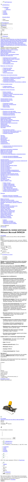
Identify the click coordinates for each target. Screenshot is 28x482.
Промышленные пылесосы (9, 114)
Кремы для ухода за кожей (6, 151)
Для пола (3, 135)
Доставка (5, 450)
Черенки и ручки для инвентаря (8, 210)
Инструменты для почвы (6, 217)
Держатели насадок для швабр (10, 57)
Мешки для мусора (5, 198)
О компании (6, 446)
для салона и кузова (5, 179)
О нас (7, 8)
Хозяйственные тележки (6, 50)
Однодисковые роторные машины (8, 117)
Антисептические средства (7, 99)
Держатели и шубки (7, 68)
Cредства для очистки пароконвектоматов (12, 157)
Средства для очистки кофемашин (10, 156)
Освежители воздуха (5, 143)
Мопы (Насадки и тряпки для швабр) (11, 58)
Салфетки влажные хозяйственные (11, 189)
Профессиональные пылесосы (7, 109)
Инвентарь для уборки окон (7, 65)
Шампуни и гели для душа (6, 150)
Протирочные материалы (8, 96)
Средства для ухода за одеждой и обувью (10, 201)
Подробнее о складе (5, 378)
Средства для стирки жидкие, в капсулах (12, 130)
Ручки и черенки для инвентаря (10, 61)
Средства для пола (5, 159)
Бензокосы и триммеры (6, 216)
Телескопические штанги (8, 70)
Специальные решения (6, 172)
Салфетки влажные (7, 86)
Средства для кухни (5, 164)
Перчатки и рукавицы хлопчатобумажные (12, 196)
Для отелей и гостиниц (6, 177)
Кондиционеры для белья (8, 129)
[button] (1, 32)
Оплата (4, 449)
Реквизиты (8, 9)
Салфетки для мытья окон (9, 185)
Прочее (2, 203)
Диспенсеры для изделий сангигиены (9, 74)
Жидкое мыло (4, 139)
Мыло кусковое (6, 106)
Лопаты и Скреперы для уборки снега (9, 205)
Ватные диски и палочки (8, 87)
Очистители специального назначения (9, 149)
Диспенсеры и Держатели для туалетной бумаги (14, 77)
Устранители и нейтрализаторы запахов (9, 173)
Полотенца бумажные (8, 93)
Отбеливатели (4, 141)
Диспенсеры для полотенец (9, 80)
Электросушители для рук (6, 98)
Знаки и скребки (6, 62)
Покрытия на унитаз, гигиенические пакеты (13, 94)
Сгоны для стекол (7, 69)
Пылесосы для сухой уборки (9, 111)
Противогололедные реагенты (7, 207)
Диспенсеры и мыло (5, 101)
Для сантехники (4, 137)
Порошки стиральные (8, 133)
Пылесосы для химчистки (9, 113)
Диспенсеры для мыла (8, 103)
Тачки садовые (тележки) (6, 212)
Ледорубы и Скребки (5, 208)
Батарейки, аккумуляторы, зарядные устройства (11, 202)
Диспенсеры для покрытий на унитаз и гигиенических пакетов (12, 79)
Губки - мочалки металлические (10, 188)
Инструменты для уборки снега (8, 211)
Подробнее (13, 479)
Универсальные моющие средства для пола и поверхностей (14, 160)
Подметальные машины (6, 121)
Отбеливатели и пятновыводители (11, 132)
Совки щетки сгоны (7, 60)
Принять (2, 480)
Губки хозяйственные (8, 187)
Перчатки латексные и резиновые (10, 195)
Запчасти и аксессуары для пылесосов (9, 122)
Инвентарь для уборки (8, 221)
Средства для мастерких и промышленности (10, 171)
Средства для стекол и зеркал (7, 161)
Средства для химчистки (6, 167)
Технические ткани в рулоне (9, 186)
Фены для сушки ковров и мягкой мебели (10, 120)
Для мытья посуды (5, 125)
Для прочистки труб (5, 140)
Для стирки (3, 127)
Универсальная (4, 124)
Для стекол (3, 136)
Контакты (5, 451)
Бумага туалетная (7, 91)
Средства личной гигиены (6, 84)
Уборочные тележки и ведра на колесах (9, 49)
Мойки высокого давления (6, 119)
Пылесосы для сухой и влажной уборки (12, 112)
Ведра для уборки (4, 53)
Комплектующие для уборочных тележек (10, 54)
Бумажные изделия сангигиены (8, 89)
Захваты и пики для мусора (7, 215)
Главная (5, 219)
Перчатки (3, 193)
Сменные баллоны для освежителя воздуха (12, 145)
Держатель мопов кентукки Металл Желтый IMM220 (12, 419)
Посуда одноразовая (5, 204)
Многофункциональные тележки (8, 52)
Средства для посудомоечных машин (9, 165)
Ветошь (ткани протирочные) (9, 191)
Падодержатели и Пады (8, 63)
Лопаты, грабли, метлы (6, 209)
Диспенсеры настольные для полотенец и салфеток (14, 81)
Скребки (5, 71)
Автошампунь (4, 178)
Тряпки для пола (6, 182)
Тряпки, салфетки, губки (6, 180)
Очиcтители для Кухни (6, 126)
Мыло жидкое (6, 105)
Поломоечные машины (6, 118)
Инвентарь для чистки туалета (7, 200)
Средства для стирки (5, 168)
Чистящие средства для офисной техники (10, 174)
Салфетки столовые (7, 95)
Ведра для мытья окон (8, 72)
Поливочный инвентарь (6, 214)
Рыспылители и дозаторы (6, 152)
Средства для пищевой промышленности (10, 170)
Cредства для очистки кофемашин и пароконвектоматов (13, 154)
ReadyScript (21, 460)
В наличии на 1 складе (7, 254)
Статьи (4, 447)
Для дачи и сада (4, 176)
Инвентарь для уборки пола (7, 55)
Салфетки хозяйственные (8, 184)
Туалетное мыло (4, 142)
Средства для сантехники (6, 163)
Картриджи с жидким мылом (9, 104)
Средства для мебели (5, 166)
